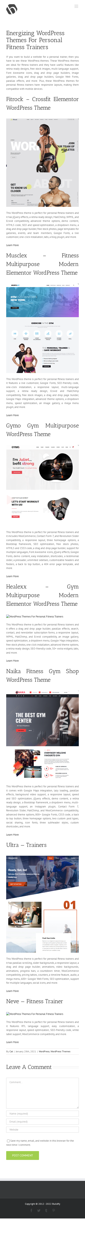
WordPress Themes (60, 1051)
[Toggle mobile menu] (76, 6)
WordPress (44, 1051)
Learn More (12, 245)
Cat (11, 1051)
